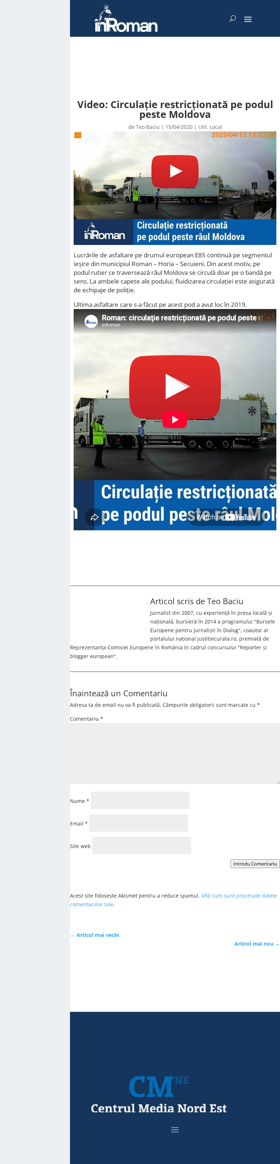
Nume (79, 800)
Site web (80, 846)
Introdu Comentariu (255, 863)
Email (79, 823)
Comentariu (86, 718)
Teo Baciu (148, 126)
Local (216, 126)
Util (202, 126)
